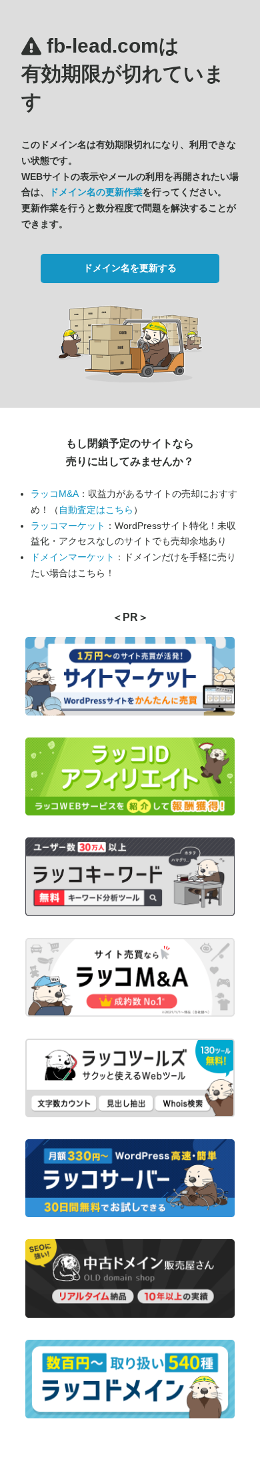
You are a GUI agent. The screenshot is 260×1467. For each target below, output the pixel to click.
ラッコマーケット (68, 525)
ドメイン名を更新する (130, 267)
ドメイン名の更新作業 (96, 192)
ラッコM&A (55, 493)
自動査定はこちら (96, 509)
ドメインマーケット (73, 557)
